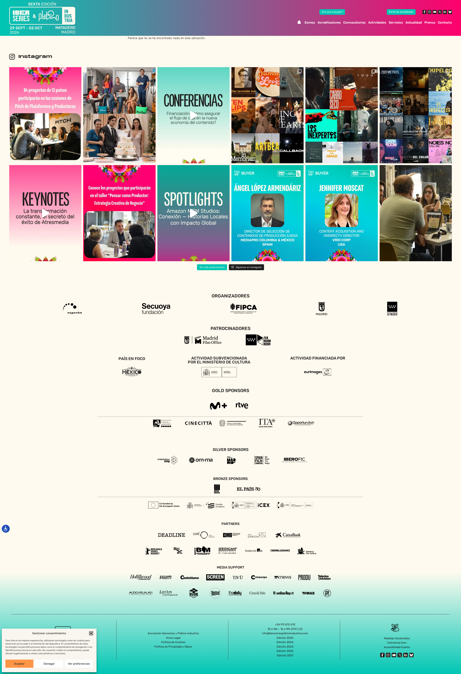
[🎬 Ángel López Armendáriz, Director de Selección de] (267, 213)
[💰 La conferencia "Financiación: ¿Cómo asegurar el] (193, 115)
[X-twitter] (440, 12)
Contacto (445, 22)
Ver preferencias (79, 663)
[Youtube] (435, 12)
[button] (91, 633)
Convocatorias (354, 22)
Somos (310, 22)
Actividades (377, 22)
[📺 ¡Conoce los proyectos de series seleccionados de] (416, 115)
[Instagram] (429, 12)
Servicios (396, 22)
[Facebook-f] (424, 12)
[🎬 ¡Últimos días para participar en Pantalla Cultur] (416, 213)
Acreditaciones (329, 22)
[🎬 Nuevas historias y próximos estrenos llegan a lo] (119, 115)
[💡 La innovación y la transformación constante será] (45, 213)
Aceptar (19, 663)
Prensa (429, 22)
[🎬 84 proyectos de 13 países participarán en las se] (45, 115)
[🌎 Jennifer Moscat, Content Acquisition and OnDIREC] (341, 213)
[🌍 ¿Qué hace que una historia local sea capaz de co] (193, 213)
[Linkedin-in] (445, 12)
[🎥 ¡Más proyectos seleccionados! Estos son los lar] (341, 115)
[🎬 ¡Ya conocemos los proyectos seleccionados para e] (119, 213)
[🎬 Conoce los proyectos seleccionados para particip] (267, 115)
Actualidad (414, 22)
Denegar (49, 663)
